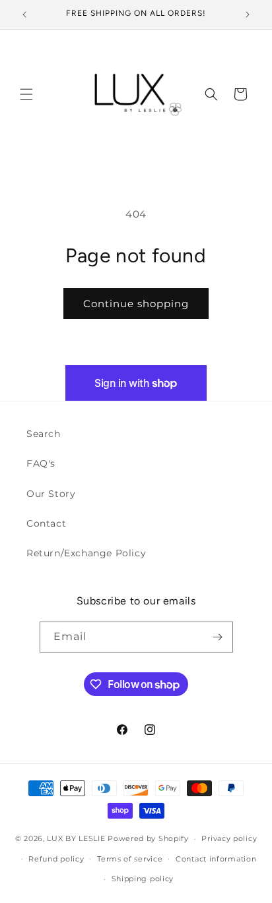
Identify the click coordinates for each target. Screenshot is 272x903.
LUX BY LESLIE (76, 838)
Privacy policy (229, 838)
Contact (46, 523)
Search (43, 434)
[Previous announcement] (24, 14)
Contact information (216, 858)
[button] (26, 94)
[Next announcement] (247, 14)
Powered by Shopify (148, 838)
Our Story (50, 494)
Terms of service (129, 858)
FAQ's (40, 463)
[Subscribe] (217, 637)
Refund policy (56, 858)
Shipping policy (143, 878)
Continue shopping (136, 303)
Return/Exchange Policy (86, 553)
